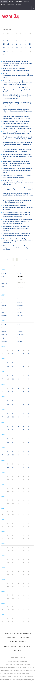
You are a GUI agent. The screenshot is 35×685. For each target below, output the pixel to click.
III (12, 363)
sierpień (20, 302)
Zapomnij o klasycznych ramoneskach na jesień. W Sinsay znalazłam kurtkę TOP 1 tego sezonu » (18, 195)
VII (2, 366)
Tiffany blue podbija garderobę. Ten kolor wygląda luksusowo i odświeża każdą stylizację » (16, 247)
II (7, 363)
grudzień (20, 315)
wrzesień (20, 305)
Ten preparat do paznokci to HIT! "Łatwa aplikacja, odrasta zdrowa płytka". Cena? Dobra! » (16, 89)
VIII (8, 366)
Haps (27, 637)
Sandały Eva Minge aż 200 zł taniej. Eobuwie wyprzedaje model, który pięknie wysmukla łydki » (17, 170)
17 (4, 47)
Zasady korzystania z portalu (14, 664)
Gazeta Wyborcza (12, 637)
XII (29, 353)
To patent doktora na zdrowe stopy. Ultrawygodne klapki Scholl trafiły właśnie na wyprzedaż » (18, 207)
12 (12, 44)
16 (30, 44)
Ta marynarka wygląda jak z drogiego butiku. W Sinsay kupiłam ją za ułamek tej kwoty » (17, 132)
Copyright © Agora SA (17, 658)
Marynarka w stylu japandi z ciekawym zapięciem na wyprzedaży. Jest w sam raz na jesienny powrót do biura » (17, 63)
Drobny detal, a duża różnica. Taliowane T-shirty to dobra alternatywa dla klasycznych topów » (17, 111)
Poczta (25, 8)
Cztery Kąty (18, 1)
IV (18, 350)
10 (4, 44)
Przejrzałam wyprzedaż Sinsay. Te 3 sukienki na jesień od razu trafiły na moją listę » (17, 150)
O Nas (10, 661)
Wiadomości (10, 4)
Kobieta (3, 4)
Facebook (17, 650)
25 (8, 51)
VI (28, 363)
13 (17, 44)
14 (21, 44)
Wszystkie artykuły (25, 646)
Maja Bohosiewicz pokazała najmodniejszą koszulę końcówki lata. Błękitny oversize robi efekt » (18, 75)
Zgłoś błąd (27, 664)
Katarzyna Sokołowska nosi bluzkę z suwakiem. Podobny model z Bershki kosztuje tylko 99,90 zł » (18, 240)
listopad (20, 312)
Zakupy (11, 1)
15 (25, 44)
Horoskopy (27, 633)
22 (25, 47)
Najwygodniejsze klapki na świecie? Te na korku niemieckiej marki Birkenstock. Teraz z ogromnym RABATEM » (17, 97)
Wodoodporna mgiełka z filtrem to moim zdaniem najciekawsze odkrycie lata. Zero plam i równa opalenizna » (16, 163)
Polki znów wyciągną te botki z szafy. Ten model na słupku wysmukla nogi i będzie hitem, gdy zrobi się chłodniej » (16, 214)
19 (12, 47)
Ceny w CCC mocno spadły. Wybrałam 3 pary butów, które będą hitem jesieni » (17, 201)
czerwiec (4, 290)
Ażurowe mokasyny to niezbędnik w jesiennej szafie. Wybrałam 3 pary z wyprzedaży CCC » (18, 189)
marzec (3, 280)
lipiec (19, 273)
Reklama (16, 661)
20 (17, 47)
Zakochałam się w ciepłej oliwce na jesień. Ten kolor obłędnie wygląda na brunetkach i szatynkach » (17, 104)
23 (30, 47)
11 (8, 44)
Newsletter (14, 646)
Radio (29, 8)
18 (8, 47)
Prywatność (23, 661)
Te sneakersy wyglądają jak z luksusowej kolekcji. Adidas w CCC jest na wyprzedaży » (17, 127)
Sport (7, 633)
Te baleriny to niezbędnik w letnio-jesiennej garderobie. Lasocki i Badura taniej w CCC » (17, 138)
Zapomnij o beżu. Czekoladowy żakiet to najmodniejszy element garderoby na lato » (17, 117)
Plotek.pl (26, 1)
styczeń (3, 273)
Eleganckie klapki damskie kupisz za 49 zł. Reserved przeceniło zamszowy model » (17, 234)
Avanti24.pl (4, 1)
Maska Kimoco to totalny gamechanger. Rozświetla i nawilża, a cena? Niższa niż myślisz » (16, 228)
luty (2, 276)
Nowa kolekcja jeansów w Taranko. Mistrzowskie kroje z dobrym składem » (16, 69)
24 (4, 51)
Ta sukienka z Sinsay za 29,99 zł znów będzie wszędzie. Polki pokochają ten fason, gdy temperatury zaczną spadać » (17, 221)
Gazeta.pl (18, 4)
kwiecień (4, 283)
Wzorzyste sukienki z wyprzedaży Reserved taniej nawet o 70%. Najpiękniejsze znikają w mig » (17, 156)
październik (21, 309)
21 (21, 47)
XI (23, 353)
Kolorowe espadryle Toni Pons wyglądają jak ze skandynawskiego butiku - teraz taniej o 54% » (17, 144)
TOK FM (19, 633)
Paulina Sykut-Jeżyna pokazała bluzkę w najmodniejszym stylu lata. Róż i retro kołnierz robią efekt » (18, 182)
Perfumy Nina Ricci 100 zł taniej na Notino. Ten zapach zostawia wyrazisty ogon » (17, 122)
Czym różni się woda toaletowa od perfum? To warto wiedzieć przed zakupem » (18, 176)
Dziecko (12, 633)
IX (13, 353)
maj (2, 286)
